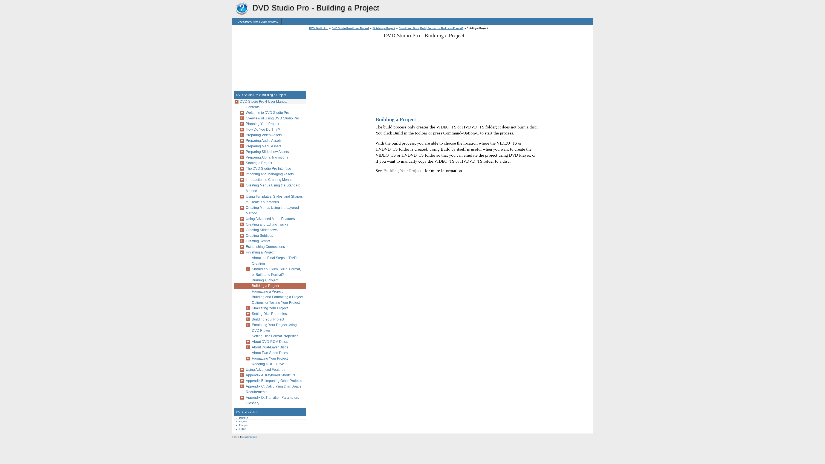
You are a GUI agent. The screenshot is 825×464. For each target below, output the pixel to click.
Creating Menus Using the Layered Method (272, 210)
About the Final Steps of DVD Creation (274, 260)
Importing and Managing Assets (270, 174)
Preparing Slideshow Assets (267, 152)
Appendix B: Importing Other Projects (274, 381)
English (243, 421)
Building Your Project (268, 319)
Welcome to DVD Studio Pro (267, 112)
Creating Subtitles (259, 235)
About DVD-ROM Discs (270, 341)
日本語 (242, 429)
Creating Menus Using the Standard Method (273, 188)
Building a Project (265, 286)
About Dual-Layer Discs (270, 347)
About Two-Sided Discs (270, 353)
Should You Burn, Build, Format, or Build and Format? (431, 28)
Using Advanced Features (265, 369)
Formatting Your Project (270, 358)
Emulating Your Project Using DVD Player (274, 327)
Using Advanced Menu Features (270, 219)
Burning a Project (265, 280)
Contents (253, 107)
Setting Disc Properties (269, 314)
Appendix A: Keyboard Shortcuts (270, 375)
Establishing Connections (265, 247)
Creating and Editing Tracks (267, 224)
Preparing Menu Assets (263, 146)
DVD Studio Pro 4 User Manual (258, 21)
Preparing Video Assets (264, 135)
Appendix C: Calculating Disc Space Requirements (273, 389)
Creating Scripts (258, 241)
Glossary (252, 403)
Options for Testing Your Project (276, 302)
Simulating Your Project (270, 308)
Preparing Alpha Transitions (267, 157)
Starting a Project (259, 163)
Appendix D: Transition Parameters (272, 397)
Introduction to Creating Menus (269, 180)
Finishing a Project (384, 28)
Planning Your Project (262, 124)
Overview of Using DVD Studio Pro (272, 118)
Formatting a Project (267, 291)
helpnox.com (250, 437)
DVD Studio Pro (241, 8)
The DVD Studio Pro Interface (268, 168)
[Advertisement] (344, 62)
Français (243, 425)
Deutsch (243, 418)
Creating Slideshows (262, 230)
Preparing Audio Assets (263, 140)
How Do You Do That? (263, 129)
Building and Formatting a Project (277, 297)
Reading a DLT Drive (268, 364)
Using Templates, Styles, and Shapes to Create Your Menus (274, 199)
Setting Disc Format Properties (275, 336)
